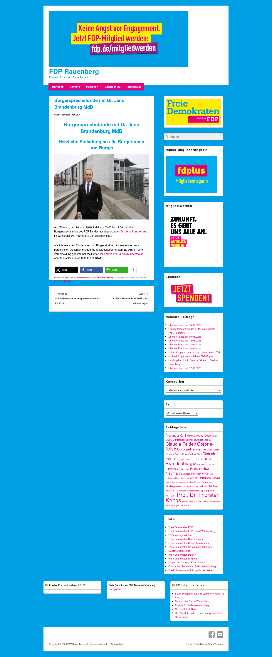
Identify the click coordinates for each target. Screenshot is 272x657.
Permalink (65, 280)
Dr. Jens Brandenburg (134, 231)
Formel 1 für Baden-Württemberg (192, 601)
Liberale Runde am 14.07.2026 (184, 325)
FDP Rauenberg (74, 71)
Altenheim (191, 435)
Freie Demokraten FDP (180, 527)
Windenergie (172, 505)
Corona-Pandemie (191, 448)
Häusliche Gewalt (209, 478)
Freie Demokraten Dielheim (182, 558)
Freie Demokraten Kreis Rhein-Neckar (188, 543)
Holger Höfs (192, 478)
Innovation (170, 482)
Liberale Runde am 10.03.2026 (184, 348)
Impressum (134, 86)
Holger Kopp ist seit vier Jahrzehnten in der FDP (194, 352)
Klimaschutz (188, 486)
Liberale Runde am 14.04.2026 (184, 344)
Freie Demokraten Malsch (182, 554)
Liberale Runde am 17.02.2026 (184, 368)
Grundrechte (207, 473)
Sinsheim (203, 501)
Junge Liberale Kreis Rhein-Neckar (186, 562)
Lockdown (201, 486)
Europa (209, 464)
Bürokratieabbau (202, 439)
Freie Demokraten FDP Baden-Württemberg (191, 531)
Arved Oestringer (206, 435)
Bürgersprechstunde (183, 439)
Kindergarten (173, 486)
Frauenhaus (184, 469)
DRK (195, 464)
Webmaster (82, 277)
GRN (199, 473)
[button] (66, 270)
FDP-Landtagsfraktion (180, 535)
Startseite (58, 86)
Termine (75, 86)
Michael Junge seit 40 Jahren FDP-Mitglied (191, 356)
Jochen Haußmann (203, 482)
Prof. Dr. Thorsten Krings (192, 497)
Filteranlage (172, 469)
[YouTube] (220, 634)
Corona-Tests (213, 449)
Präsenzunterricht (189, 501)
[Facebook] (212, 634)
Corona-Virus (174, 454)
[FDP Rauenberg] (118, 65)
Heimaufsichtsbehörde (175, 478)
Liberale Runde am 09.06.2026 (184, 336)
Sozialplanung (214, 501)
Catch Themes (215, 644)
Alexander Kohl (176, 435)
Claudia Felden (181, 443)
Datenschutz (112, 86)
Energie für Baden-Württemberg (192, 605)
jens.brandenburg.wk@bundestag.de (121, 254)
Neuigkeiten (115, 589)
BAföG (169, 439)
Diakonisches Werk (192, 454)
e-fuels (202, 464)
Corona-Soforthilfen (185, 609)
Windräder (184, 505)
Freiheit (195, 468)
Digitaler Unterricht (185, 459)
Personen (92, 86)
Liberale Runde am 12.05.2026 (184, 340)
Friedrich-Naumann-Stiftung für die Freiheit (191, 570)
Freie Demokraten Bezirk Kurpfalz (186, 539)
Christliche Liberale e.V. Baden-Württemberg (192, 566)
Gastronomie (189, 473)
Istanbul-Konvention (184, 482)
